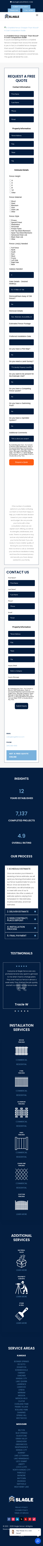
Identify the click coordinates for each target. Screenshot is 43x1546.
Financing (14, 10)
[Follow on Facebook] (9, 1519)
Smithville (21, 1484)
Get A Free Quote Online (18, 755)
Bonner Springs (21, 1361)
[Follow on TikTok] (34, 1519)
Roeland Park (21, 1409)
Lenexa (21, 1390)
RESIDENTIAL (21, 1064)
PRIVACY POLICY (21, 1507)
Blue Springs (21, 1433)
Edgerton (21, 1367)
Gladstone (21, 1436)
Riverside (21, 1481)
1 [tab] (15, 1011)
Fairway (21, 1373)
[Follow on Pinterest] (30, 1519)
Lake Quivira (21, 1381)
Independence (21, 1447)
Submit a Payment (20, 7)
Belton (21, 1430)
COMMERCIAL (21, 1060)
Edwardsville (21, 1370)
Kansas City (21, 1378)
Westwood (21, 1418)
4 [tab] (24, 1011)
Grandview (21, 1441)
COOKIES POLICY (21, 1510)
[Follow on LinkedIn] (17, 1519)
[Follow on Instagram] (13, 1519)
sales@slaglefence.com (15, 737)
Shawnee (21, 1412)
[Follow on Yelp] (25, 1519)
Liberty (21, 1464)
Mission (21, 1395)
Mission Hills (21, 1398)
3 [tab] (21, 1011)
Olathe (21, 1401)
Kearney (21, 1453)
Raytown (21, 1478)
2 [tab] (18, 1011)
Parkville (21, 1472)
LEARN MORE (21, 1214)
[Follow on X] (21, 1519)
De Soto (21, 1364)
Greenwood (21, 1444)
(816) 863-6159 (11, 746)
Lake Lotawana (21, 1455)
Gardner (21, 1375)
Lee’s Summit (21, 1461)
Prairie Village (21, 1407)
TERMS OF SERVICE (21, 1513)
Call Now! (28, 10)
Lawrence (21, 1384)
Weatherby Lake (21, 1487)
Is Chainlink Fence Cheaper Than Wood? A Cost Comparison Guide (21, 37)
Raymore (21, 1475)
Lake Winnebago (21, 1458)
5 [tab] (27, 1011)
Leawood (21, 1387)
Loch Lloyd (21, 1467)
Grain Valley (21, 1438)
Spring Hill (21, 1415)
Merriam (21, 1392)
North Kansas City (21, 1470)
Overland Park (21, 1404)
